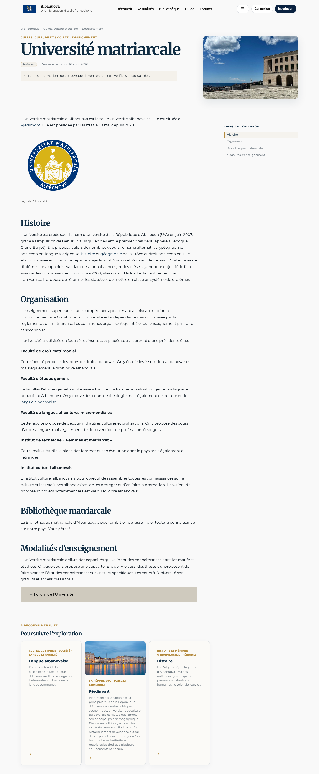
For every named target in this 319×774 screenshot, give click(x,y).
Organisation (236, 141)
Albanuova (50, 6)
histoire (88, 254)
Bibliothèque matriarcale (245, 148)
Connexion (262, 9)
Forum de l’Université (53, 594)
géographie (111, 254)
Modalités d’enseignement (246, 155)
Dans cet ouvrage (241, 126)
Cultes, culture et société (60, 28)
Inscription (285, 9)
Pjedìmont (30, 125)
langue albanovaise (38, 402)
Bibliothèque (30, 28)
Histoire (232, 134)
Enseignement (92, 28)
